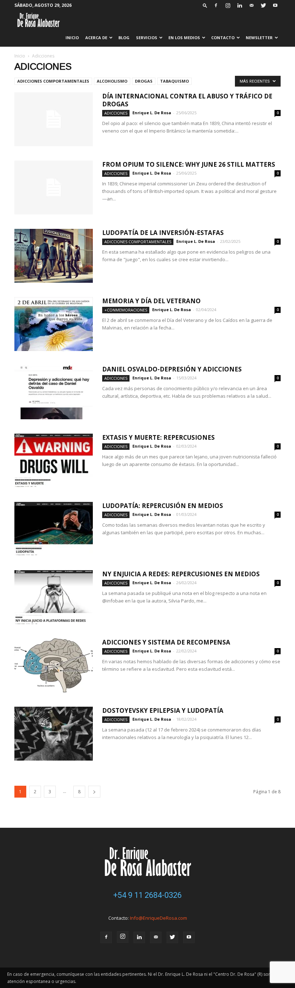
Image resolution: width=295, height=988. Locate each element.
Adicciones (115, 113)
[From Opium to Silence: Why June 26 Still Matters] (53, 187)
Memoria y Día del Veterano (151, 301)
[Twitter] (263, 5)
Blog (124, 37)
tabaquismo (174, 81)
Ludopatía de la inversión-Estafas (163, 232)
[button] (205, 5)
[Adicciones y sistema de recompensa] (53, 665)
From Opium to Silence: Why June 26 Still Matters (188, 164)
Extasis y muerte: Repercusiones (158, 437)
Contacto (223, 37)
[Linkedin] (239, 5)
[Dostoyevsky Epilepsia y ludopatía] (53, 734)
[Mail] (251, 5)
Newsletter (259, 37)
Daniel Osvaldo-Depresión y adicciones (172, 369)
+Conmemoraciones (125, 310)
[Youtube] (275, 5)
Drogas (144, 81)
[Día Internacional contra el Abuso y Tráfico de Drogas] (53, 119)
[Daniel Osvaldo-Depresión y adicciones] (53, 392)
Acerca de (96, 37)
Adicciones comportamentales (53, 81)
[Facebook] (215, 5)
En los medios (184, 37)
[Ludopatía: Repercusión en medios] (53, 529)
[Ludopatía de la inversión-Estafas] (53, 256)
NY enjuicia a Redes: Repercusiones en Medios (181, 574)
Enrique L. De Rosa (151, 112)
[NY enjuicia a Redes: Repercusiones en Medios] (53, 597)
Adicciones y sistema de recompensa (166, 642)
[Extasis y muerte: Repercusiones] (53, 461)
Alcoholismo (112, 81)
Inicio (72, 37)
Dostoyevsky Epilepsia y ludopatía (163, 710)
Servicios (146, 37)
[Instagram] (227, 5)
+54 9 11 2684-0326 (147, 895)
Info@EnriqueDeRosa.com (158, 918)
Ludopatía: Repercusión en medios (162, 506)
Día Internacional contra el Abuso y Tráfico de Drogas (187, 100)
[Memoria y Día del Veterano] (53, 324)
